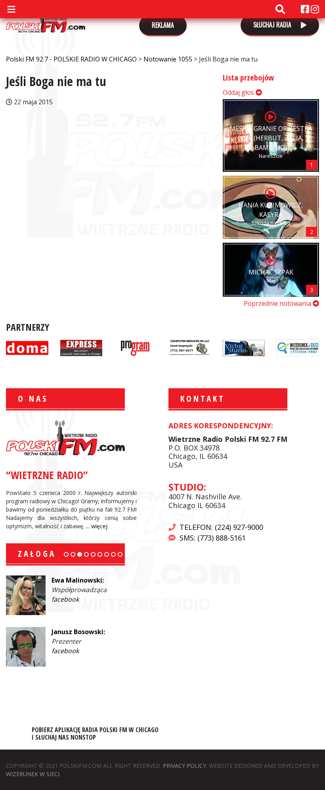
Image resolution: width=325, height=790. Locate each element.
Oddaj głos (239, 92)
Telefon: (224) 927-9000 (221, 527)
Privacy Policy (184, 765)
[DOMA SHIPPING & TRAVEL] (27, 347)
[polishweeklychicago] (135, 347)
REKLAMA (163, 25)
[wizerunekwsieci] (298, 347)
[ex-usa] (81, 347)
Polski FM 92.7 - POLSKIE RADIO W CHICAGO (45, 20)
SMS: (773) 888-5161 (213, 538)
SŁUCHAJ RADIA (273, 24)
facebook (65, 599)
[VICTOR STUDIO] (244, 347)
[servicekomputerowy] (189, 347)
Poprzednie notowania (278, 303)
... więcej (96, 526)
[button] (66, 554)
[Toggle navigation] (11, 9)
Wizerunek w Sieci (32, 774)
